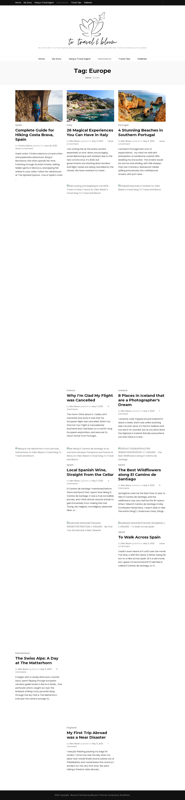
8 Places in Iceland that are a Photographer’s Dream (141, 400)
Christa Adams (25, 145)
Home (18, 2)
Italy (69, 125)
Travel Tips (76, 2)
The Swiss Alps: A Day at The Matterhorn (36, 660)
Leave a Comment (24, 148)
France (71, 390)
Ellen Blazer (75, 141)
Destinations (62, 2)
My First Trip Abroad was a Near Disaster (87, 735)
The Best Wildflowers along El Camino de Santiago (139, 474)
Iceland (122, 390)
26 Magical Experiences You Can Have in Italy (90, 132)
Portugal (123, 125)
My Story (28, 2)
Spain (18, 125)
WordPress (125, 795)
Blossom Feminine (79, 795)
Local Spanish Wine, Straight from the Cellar (90, 472)
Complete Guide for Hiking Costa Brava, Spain (34, 135)
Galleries (88, 2)
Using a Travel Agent (44, 2)
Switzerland (22, 653)
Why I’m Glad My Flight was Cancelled (90, 397)
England (72, 727)
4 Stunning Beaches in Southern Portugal (140, 132)
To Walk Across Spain (139, 537)
